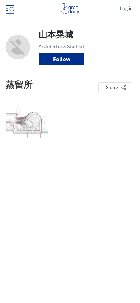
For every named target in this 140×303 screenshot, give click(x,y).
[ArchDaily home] (70, 8)
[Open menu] (9, 9)
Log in (126, 8)
